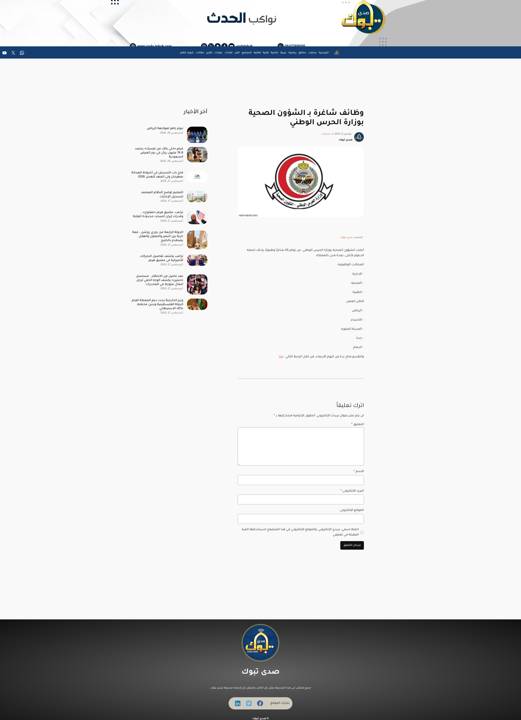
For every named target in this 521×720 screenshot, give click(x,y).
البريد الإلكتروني (352, 491)
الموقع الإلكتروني (352, 510)
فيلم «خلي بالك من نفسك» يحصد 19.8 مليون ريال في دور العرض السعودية (159, 153)
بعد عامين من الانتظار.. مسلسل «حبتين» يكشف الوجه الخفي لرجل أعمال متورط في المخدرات (159, 280)
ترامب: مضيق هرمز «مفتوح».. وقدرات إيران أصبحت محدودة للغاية (158, 214)
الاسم (359, 471)
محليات (325, 134)
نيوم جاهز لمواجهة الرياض (165, 128)
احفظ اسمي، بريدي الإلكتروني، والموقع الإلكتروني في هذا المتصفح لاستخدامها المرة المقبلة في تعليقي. (300, 532)
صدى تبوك (346, 237)
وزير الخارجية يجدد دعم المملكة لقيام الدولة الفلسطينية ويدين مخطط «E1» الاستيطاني (157, 304)
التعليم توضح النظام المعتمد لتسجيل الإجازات (162, 194)
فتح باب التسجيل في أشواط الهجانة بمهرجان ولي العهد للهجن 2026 (157, 175)
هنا (281, 357)
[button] (260, 703)
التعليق (357, 424)
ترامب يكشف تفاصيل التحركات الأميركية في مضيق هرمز (161, 258)
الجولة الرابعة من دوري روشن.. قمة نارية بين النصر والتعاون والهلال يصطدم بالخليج (157, 236)
